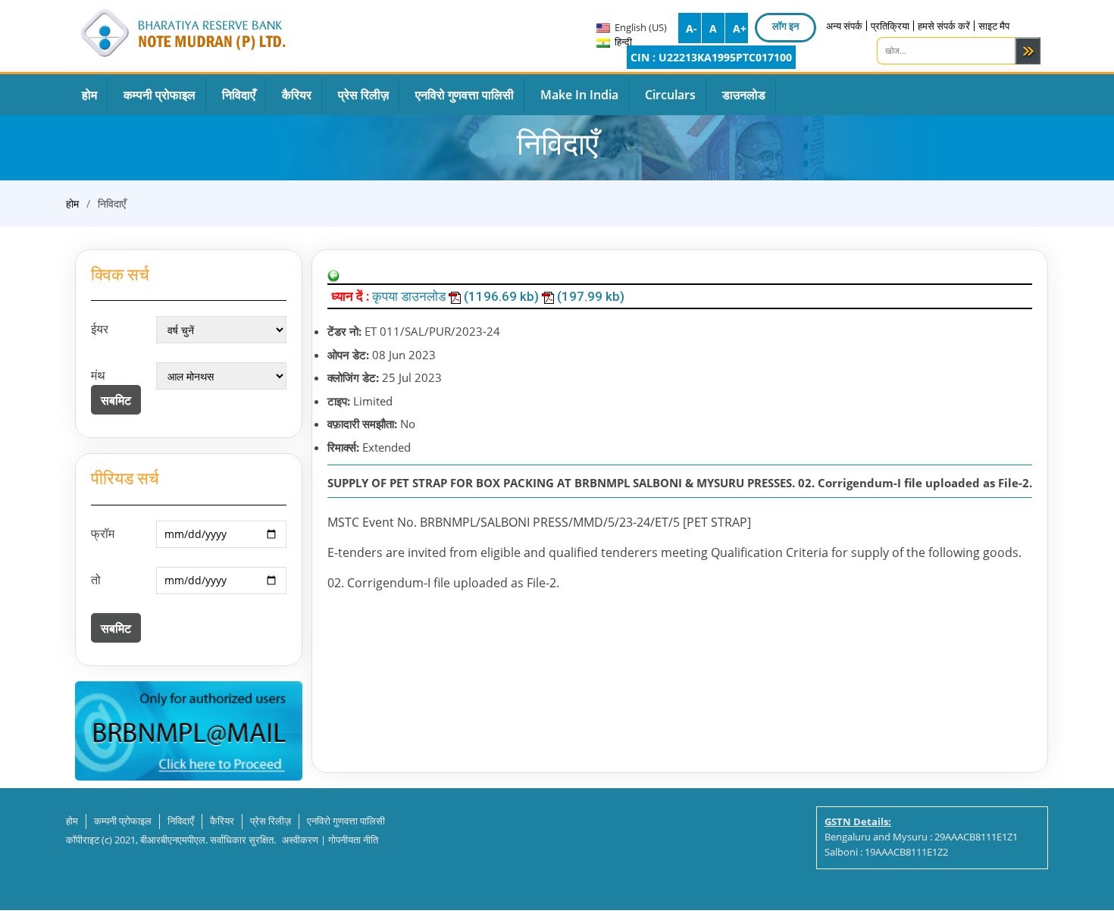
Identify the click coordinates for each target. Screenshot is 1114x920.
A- (691, 28)
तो (96, 579)
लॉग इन (785, 26)
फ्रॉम (102, 533)
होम (72, 203)
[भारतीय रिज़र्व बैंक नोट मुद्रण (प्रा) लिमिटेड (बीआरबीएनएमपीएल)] (182, 31)
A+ (739, 28)
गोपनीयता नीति (353, 839)
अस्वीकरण (300, 839)
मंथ (98, 375)
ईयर (99, 329)
